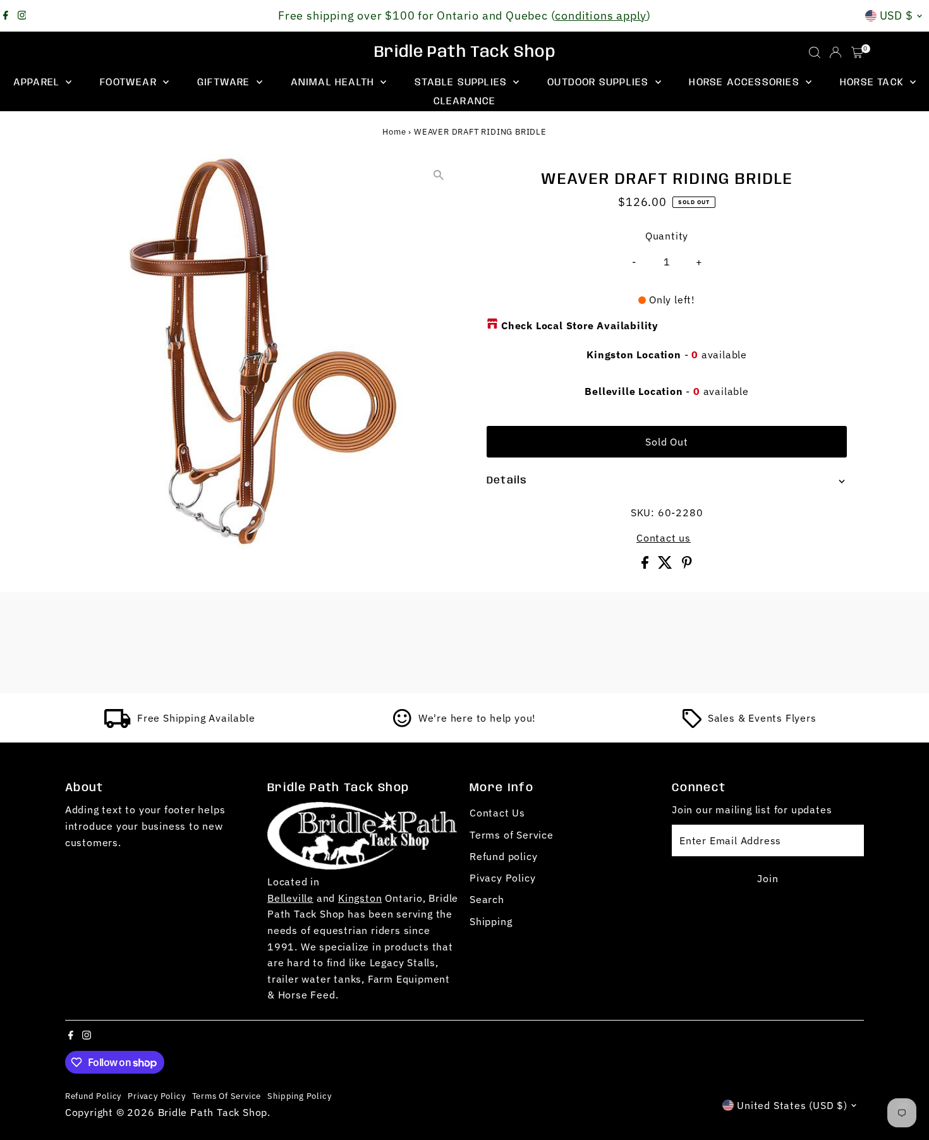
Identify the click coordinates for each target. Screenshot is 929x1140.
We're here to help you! (477, 718)
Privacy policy (156, 1095)
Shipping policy (299, 1095)
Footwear (130, 82)
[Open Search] (814, 52)
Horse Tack (873, 82)
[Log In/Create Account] (835, 52)
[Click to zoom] (439, 175)
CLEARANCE (465, 101)
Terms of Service (512, 834)
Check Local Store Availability (580, 325)
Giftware (225, 82)
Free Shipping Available (196, 718)
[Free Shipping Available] (117, 724)
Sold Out (666, 441)
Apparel (38, 82)
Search (487, 899)
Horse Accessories (746, 82)
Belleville (290, 898)
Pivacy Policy (502, 877)
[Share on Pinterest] (687, 565)
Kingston (360, 898)
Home (394, 131)
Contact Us (497, 812)
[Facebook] (5, 16)
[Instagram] (22, 16)
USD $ (897, 15)
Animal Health (334, 82)
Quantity (666, 235)
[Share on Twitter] (667, 565)
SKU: (643, 512)
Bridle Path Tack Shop (465, 52)
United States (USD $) (792, 1105)
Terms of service (227, 1095)
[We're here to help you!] (402, 724)
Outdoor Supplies (599, 82)
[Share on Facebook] (646, 565)
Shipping (491, 921)
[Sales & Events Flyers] (692, 724)
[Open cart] (857, 52)
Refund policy (503, 856)
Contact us (663, 538)
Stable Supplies (462, 82)
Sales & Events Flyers (762, 718)
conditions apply (601, 15)
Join (767, 878)
